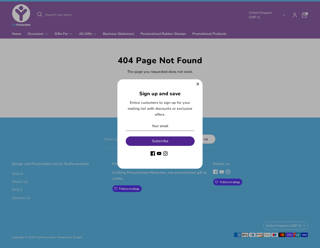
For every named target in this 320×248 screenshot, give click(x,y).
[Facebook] (153, 153)
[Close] (198, 84)
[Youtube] (159, 153)
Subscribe (160, 141)
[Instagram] (165, 153)
